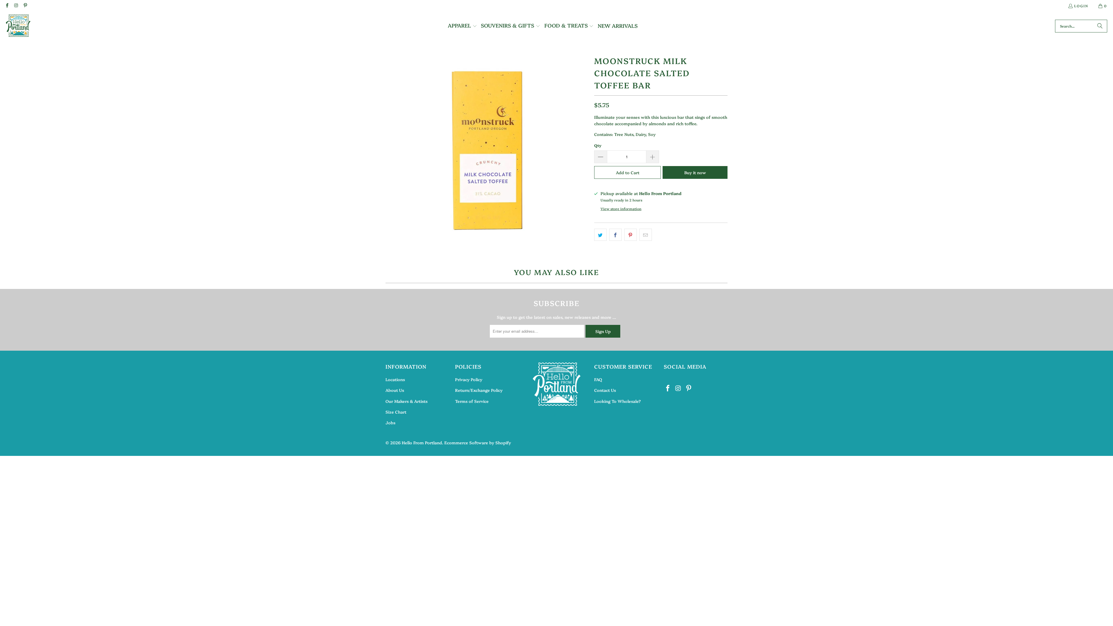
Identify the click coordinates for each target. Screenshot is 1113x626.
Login (1081, 5)
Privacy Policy (468, 379)
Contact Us (605, 390)
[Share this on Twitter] (600, 235)
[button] (462, 26)
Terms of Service (472, 401)
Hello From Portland (422, 442)
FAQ (598, 379)
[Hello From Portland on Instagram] (15, 5)
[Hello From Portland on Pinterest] (25, 5)
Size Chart (395, 412)
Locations (395, 379)
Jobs (390, 422)
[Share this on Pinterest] (630, 235)
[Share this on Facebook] (615, 235)
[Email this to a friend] (645, 235)
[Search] (1100, 26)
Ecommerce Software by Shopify (477, 442)
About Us (394, 390)
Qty (597, 145)
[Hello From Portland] (18, 25)
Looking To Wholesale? (617, 401)
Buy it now (695, 172)
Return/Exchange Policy (479, 390)
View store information (621, 208)
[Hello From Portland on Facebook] (6, 5)
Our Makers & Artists (406, 401)
